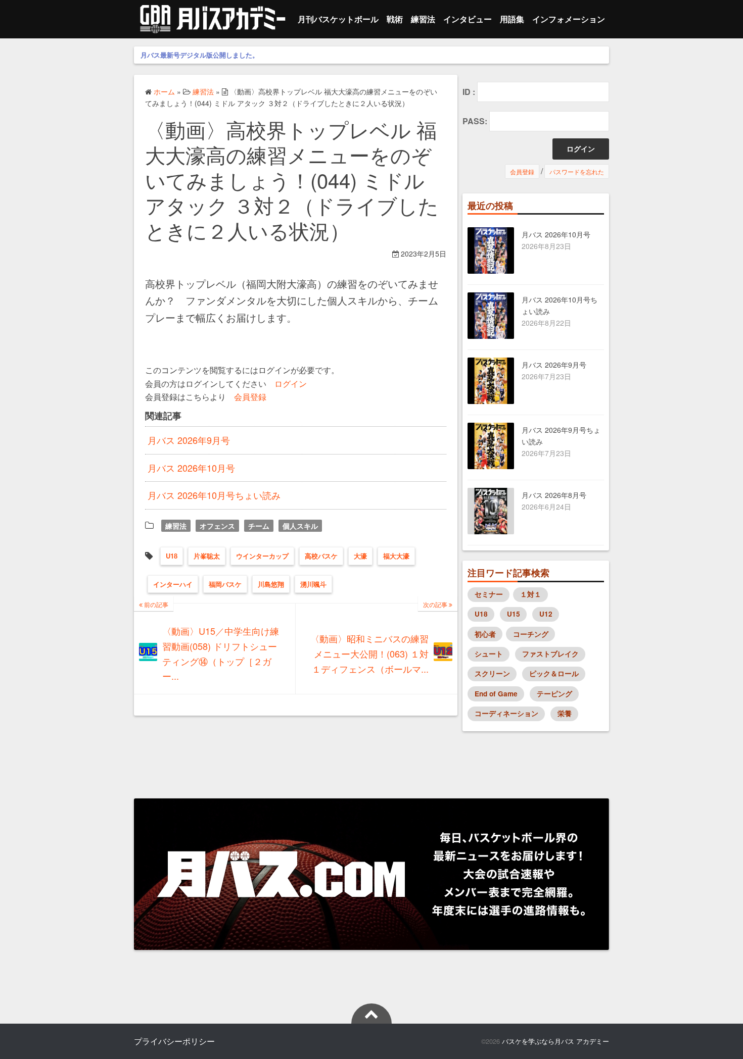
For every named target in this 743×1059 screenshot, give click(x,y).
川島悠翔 (271, 584)
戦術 (395, 19)
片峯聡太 (207, 556)
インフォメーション (568, 19)
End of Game (496, 693)
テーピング (554, 693)
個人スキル (300, 526)
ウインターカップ (262, 556)
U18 (171, 556)
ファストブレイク (550, 654)
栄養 (565, 713)
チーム (258, 526)
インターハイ (173, 584)
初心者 (485, 634)
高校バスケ (321, 556)
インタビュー (467, 19)
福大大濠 (396, 556)
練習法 (423, 19)
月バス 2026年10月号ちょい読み (214, 494)
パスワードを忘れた (576, 171)
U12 (545, 614)
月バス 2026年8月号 (554, 495)
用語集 (512, 19)
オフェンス (217, 526)
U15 (513, 614)
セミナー (489, 594)
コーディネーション (506, 713)
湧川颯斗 (313, 584)
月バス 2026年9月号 (189, 439)
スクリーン (492, 673)
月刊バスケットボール (338, 19)
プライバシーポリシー (174, 1041)
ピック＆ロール (554, 673)
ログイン (290, 383)
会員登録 (250, 396)
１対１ (530, 594)
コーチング (530, 634)
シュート (489, 654)
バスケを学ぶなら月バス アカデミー (555, 1041)
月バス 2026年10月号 (191, 467)
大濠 (360, 556)
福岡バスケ (225, 584)
